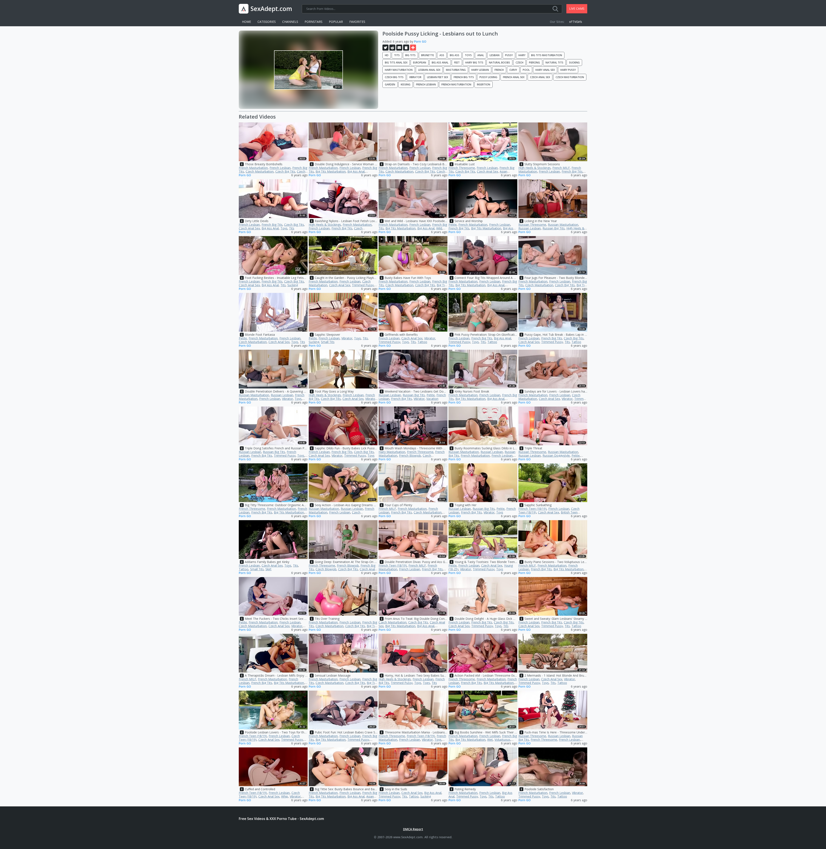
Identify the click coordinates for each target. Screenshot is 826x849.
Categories (266, 22)
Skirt (268, 569)
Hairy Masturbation (399, 70)
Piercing (534, 62)
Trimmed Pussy (363, 285)
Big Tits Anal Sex (396, 62)
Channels (290, 22)
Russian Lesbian (529, 228)
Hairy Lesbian (480, 70)
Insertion (483, 84)
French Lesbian (426, 84)
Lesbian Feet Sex (437, 77)
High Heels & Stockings (534, 168)
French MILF (561, 168)
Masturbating (456, 70)
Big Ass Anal (440, 62)
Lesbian (494, 55)
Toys (468, 55)
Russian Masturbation (563, 225)
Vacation (432, 399)
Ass (441, 55)
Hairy (521, 55)
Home (246, 22)
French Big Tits (464, 77)
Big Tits (410, 55)
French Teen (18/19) (532, 509)
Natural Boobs (499, 62)
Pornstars (313, 22)
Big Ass (454, 55)
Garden (390, 84)
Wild (439, 228)
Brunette (427, 55)
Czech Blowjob (326, 569)
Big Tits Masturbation (546, 55)
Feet (457, 62)
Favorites (357, 22)
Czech (519, 62)
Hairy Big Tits (474, 62)
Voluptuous (502, 740)
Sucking (574, 62)
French (499, 70)
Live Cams (576, 8)
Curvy (513, 70)
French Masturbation (456, 84)
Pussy (509, 55)
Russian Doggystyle (556, 455)
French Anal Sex (513, 77)
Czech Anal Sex (540, 77)
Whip (284, 796)
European (419, 62)
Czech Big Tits (394, 77)
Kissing (405, 84)
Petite (452, 225)
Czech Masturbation (570, 77)
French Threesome (461, 168)
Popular (336, 22)
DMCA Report (413, 829)
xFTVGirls (575, 22)
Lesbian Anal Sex (429, 70)
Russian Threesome (532, 225)
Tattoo (422, 342)
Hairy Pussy (568, 70)
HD (386, 55)
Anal (480, 55)
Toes (426, 683)
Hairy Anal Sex (545, 70)
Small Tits (327, 342)
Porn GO (420, 41)
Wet (490, 740)
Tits (397, 55)
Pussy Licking (488, 77)
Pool (526, 70)
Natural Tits (554, 62)
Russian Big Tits (553, 228)
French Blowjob (410, 455)
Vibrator (415, 77)
